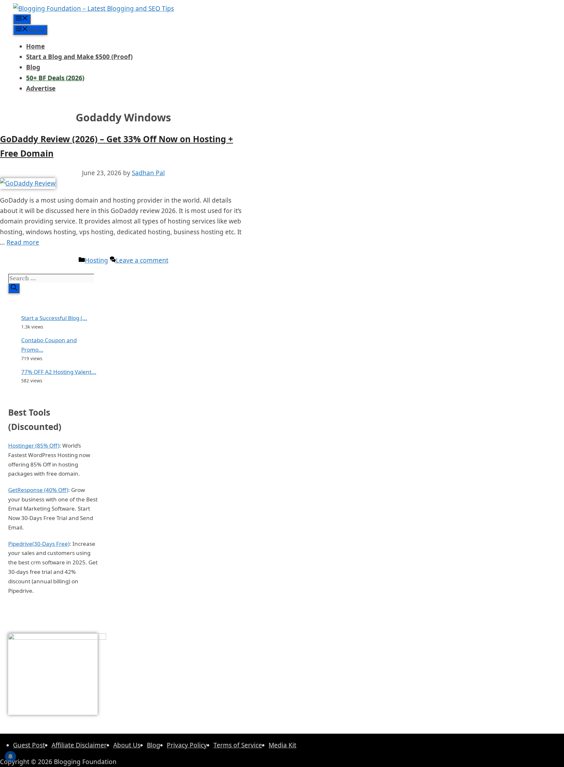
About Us (126, 745)
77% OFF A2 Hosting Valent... (58, 372)
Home (35, 46)
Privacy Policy (187, 745)
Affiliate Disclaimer (79, 745)
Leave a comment (142, 260)
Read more (23, 242)
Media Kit (282, 745)
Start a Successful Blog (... (54, 318)
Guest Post (29, 745)
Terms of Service (237, 745)
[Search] (14, 288)
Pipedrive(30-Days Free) (39, 543)
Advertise (40, 88)
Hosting (96, 260)
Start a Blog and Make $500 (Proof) (79, 57)
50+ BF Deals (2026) (55, 78)
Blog (33, 67)
